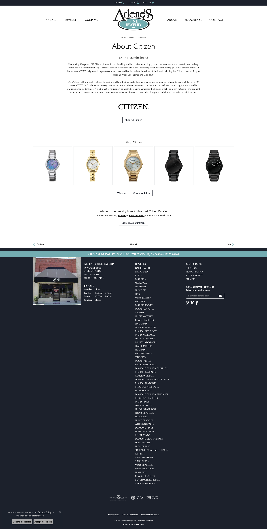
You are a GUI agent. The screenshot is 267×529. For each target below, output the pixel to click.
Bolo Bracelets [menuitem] (144, 442)
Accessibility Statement (150, 514)
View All (133, 244)
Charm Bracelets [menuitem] (145, 476)
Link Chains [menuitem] (142, 323)
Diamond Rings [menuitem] (144, 427)
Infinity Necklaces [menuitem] (145, 342)
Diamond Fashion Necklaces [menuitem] (152, 379)
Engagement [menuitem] (142, 271)
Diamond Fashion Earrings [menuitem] (151, 368)
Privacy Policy (194, 271)
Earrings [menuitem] (140, 279)
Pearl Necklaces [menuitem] (144, 431)
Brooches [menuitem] (141, 416)
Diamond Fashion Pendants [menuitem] (151, 394)
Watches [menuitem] (140, 301)
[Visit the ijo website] (152, 498)
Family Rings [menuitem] (142, 401)
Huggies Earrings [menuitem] (145, 409)
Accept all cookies (43, 521)
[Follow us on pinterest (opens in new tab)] (187, 303)
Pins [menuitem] (137, 294)
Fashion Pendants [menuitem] (145, 383)
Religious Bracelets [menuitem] (146, 398)
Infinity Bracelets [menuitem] (145, 338)
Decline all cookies (22, 521)
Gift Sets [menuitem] (140, 453)
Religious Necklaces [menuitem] (147, 386)
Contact (216, 19)
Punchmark (139, 525)
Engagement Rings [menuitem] (146, 364)
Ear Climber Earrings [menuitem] (147, 479)
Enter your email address (198, 290)
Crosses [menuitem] (139, 312)
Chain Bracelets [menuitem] (144, 320)
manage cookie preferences (30, 515)
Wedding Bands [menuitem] (144, 424)
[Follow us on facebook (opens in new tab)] (197, 303)
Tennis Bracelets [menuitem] (144, 412)
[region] (133, 166)
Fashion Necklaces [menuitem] (146, 331)
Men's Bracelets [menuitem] (144, 464)
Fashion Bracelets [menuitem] (145, 327)
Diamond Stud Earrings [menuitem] (149, 438)
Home (123, 38)
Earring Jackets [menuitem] (144, 305)
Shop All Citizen (133, 120)
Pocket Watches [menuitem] (144, 308)
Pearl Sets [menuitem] (140, 472)
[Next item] (230, 165)
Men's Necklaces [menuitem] (144, 468)
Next (229, 244)
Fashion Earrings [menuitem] (145, 372)
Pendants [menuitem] (140, 286)
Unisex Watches (141, 193)
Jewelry (70, 19)
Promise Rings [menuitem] (143, 446)
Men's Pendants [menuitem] (144, 457)
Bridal (51, 19)
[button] (118, 2)
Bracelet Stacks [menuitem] (144, 420)
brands (131, 38)
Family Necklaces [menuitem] (145, 334)
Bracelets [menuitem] (140, 290)
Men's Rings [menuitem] (141, 461)
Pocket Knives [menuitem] (143, 360)
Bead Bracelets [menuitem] (143, 346)
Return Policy (194, 275)
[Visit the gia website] (137, 498)
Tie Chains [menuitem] (141, 349)
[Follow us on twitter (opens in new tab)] (192, 303)
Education (193, 19)
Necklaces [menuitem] (141, 282)
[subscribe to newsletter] (220, 295)
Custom (91, 19)
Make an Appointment (133, 222)
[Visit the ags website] (118, 498)
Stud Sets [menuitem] (140, 357)
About (172, 19)
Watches (121, 193)
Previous (40, 244)
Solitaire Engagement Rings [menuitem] (151, 450)
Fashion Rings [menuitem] (143, 390)
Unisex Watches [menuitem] (144, 316)
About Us (191, 268)
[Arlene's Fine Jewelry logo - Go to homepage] (133, 19)
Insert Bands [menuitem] (142, 435)
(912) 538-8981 (170, 254)
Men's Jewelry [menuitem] (143, 297)
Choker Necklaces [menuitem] (146, 483)
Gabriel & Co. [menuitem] (142, 268)
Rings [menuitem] (138, 275)
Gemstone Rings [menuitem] (144, 375)
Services (190, 279)
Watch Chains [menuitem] (143, 353)
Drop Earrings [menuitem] (143, 405)
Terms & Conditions (130, 514)
